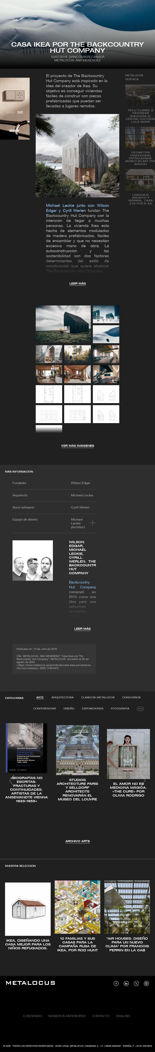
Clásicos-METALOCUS (98, 697)
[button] (11, 780)
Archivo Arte (77, 841)
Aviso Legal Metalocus (69, 1046)
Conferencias (44, 709)
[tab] (40, 697)
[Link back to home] (30, 983)
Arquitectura (62, 697)
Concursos (131, 697)
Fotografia (120, 709)
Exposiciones (92, 709)
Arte (40, 697)
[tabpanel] (77, 781)
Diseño (69, 709)
